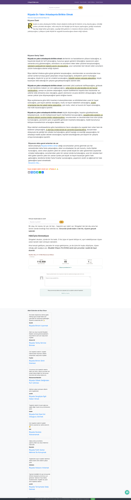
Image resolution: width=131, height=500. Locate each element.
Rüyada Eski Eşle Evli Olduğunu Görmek (37, 415)
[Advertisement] (65, 44)
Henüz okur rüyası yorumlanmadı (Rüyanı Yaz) (38, 17)
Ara (80, 7)
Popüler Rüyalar (99, 2)
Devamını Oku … (34, 163)
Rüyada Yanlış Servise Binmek (37, 344)
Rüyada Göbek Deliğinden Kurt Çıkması (39, 381)
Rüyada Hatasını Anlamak (39, 468)
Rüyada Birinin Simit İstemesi (37, 362)
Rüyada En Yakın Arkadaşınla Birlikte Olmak (50, 14)
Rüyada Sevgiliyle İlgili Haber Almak (37, 397)
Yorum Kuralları (83, 2)
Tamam (92, 499)
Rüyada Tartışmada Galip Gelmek (39, 488)
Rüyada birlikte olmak (49, 146)
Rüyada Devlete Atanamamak (35, 433)
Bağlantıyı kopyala (65, 293)
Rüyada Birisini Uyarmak (38, 326)
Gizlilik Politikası (91, 2)
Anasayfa (77, 2)
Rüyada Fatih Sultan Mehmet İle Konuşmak (37, 451)
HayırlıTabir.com (33, 2)
